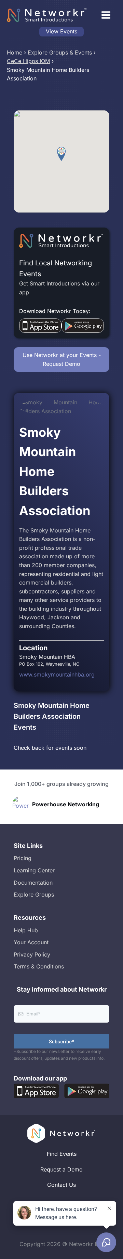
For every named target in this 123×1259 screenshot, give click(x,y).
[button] (61, 154)
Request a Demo (61, 1169)
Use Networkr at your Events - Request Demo (62, 359)
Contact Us (61, 1184)
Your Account (31, 942)
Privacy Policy (32, 954)
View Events (61, 31)
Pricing (22, 858)
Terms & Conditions (39, 966)
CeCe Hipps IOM (28, 61)
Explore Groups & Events (60, 52)
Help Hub (26, 930)
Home (14, 52)
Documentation (33, 882)
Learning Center (34, 870)
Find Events (62, 1153)
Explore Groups (34, 894)
